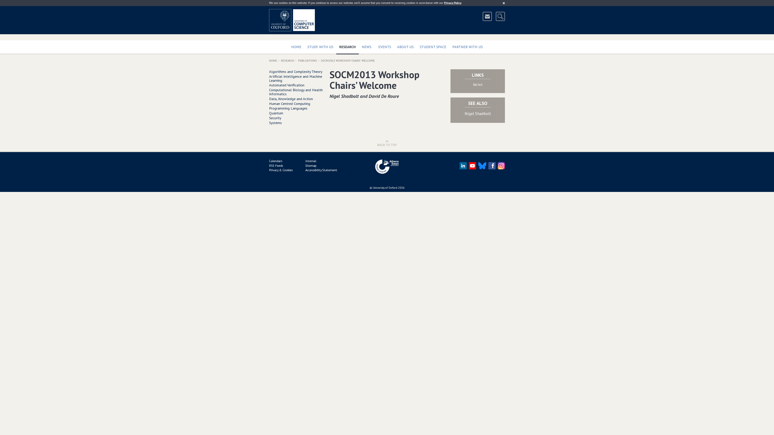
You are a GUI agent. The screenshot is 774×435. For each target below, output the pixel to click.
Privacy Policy (452, 3)
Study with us (320, 47)
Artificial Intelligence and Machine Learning (295, 78)
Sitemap (310, 166)
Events (384, 47)
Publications (307, 60)
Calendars (275, 161)
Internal (310, 161)
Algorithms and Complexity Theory (295, 71)
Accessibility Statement (321, 170)
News (366, 47)
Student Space (433, 47)
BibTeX (478, 85)
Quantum (276, 113)
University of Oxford (385, 188)
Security (275, 118)
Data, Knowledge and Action (291, 98)
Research (349, 46)
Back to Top (387, 145)
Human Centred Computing (289, 103)
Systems (275, 122)
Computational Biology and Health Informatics (296, 92)
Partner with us (467, 47)
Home (296, 47)
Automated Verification (286, 85)
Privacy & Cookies (281, 170)
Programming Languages (288, 108)
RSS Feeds (276, 166)
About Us (405, 47)
